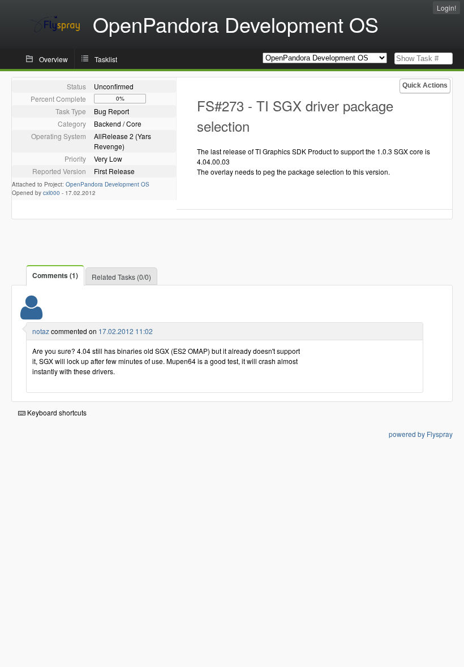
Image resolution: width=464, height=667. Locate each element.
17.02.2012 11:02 (125, 331)
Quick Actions (425, 85)
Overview (53, 59)
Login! (446, 7)
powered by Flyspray (421, 434)
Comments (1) (55, 275)
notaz (40, 331)
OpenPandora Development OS (107, 184)
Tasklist (105, 59)
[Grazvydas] (31, 314)
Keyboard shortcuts (56, 412)
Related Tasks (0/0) (121, 276)
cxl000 (51, 193)
